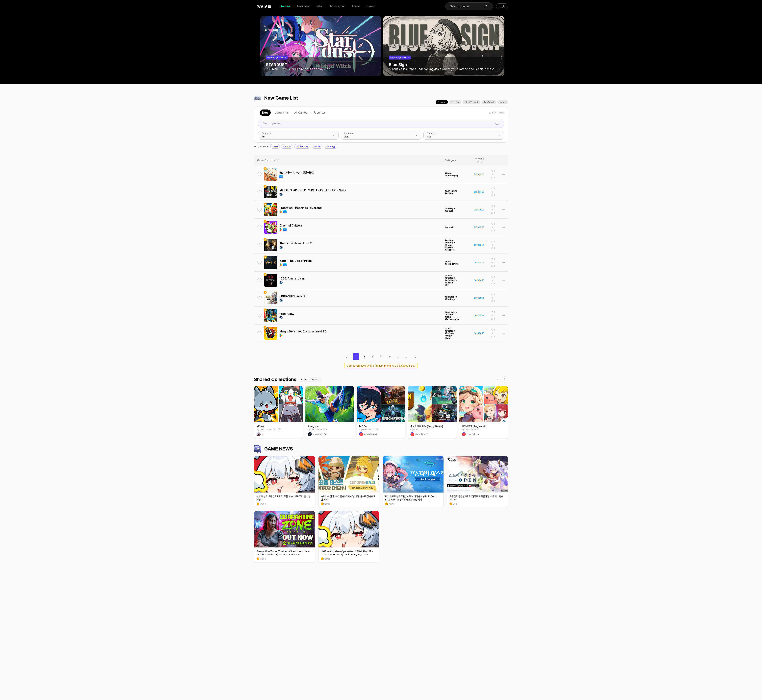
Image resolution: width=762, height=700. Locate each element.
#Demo (448, 275)
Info (319, 6)
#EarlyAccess (452, 319)
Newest (441, 102)
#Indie (317, 146)
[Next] (505, 379)
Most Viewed (471, 102)
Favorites (320, 112)
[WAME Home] (264, 6)
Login (502, 6)
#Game (448, 173)
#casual (449, 211)
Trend (355, 6)
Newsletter (336, 6)
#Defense (449, 333)
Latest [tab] (304, 379)
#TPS (448, 328)
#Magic (448, 335)
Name (503, 102)
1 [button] (326, 429)
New (265, 112)
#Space (449, 247)
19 (406, 356)
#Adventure (302, 146)
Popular (455, 102)
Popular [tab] (315, 379)
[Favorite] (259, 174)
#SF (447, 285)
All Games (300, 112)
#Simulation (451, 297)
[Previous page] (346, 356)
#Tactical (449, 250)
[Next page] (415, 356)
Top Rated (489, 102)
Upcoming (281, 112)
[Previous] (498, 379)
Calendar (303, 6)
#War (447, 338)
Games (285, 6)
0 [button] (275, 429)
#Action (287, 146)
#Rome (448, 245)
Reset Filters (498, 112)
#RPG (275, 146)
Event (370, 6)
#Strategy (330, 146)
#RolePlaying (452, 175)
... (398, 356)
